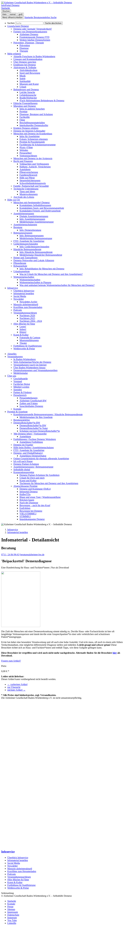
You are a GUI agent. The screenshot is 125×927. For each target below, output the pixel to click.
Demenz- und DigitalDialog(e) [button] (28, 453)
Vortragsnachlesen (28, 155)
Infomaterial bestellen (23, 293)
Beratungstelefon (21, 420)
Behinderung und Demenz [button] (26, 89)
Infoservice (12, 529)
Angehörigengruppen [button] (23, 213)
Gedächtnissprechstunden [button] (25, 244)
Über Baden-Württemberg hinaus (29, 367)
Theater (23, 343)
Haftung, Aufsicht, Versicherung (35, 166)
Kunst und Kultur (28, 480)
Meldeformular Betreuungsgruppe (36, 238)
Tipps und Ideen (27, 191)
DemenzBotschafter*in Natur (34, 428)
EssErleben (25, 508)
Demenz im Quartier (23, 444)
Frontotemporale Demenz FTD (34, 37)
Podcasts (17, 310)
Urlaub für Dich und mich (32, 478)
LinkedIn (11, 923)
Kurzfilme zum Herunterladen (27, 307)
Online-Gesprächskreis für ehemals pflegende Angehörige (41, 458)
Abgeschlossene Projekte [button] (25, 486)
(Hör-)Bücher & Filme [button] (24, 323)
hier (115, 653)
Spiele (22, 78)
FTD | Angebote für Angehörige (28, 241)
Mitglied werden (21, 387)
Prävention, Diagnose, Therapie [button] (28, 42)
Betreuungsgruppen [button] (22, 233)
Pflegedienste (19, 263)
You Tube (12, 920)
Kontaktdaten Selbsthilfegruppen (35, 205)
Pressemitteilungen (29, 398)
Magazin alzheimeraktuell (25, 304)
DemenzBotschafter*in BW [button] (26, 422)
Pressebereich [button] (20, 395)
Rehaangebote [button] (20, 266)
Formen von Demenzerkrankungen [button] (30, 31)
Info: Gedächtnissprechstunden (34, 246)
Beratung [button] (17, 227)
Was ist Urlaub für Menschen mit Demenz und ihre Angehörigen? (51, 274)
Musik (23, 75)
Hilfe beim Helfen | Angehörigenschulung (33, 447)
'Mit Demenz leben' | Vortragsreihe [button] (30, 433)
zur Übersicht (13, 687)
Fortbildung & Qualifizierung (27, 346)
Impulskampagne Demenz (32, 519)
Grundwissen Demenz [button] (18, 26)
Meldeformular (20, 373)
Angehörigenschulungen (25, 224)
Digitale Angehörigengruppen (34, 216)
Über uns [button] (11, 376)
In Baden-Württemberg (24, 359)
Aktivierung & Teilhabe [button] (24, 67)
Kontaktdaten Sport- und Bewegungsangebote (42, 208)
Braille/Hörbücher (28, 97)
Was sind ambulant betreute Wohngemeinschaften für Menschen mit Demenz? (57, 285)
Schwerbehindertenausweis (33, 183)
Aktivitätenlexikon (28, 70)
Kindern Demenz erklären (25, 128)
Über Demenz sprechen (24, 62)
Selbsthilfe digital (21, 469)
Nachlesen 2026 (27, 315)
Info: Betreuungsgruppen (32, 235)
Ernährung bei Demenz (24, 64)
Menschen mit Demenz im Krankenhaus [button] (32, 133)
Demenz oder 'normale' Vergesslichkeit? (32, 29)
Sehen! (23, 329)
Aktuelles (11, 353)
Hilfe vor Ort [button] (13, 199)
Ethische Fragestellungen (25, 103)
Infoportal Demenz (29, 491)
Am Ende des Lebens (23, 197)
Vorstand (17, 381)
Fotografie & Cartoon (30, 337)
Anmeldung (25, 436)
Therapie (24, 51)
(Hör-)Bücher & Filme (18, 879)
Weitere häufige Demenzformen (35, 40)
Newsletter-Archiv (28, 301)
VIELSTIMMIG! (28, 513)
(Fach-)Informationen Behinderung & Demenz (42, 100)
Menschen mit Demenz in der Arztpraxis (32, 158)
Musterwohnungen (29, 194)
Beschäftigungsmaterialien (32, 122)
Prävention (25, 45)
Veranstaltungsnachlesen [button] (25, 312)
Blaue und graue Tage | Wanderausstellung (40, 497)
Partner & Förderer (22, 392)
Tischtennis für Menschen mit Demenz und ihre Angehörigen (49, 483)
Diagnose (24, 48)
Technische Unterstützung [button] (25, 188)
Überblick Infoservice (23, 290)
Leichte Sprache (27, 92)
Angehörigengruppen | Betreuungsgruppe (33, 466)
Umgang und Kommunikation (27, 59)
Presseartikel (26, 153)
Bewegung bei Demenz (31, 511)
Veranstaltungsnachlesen (19, 877)
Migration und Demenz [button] (24, 106)
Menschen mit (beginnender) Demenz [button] (31, 202)
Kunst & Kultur (14, 882)
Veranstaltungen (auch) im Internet (29, 365)
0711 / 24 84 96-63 (10, 554)
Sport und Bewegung (30, 73)
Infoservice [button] (12, 288)
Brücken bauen (27, 500)
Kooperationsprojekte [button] (23, 472)
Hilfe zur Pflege (27, 177)
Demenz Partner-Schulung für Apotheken (39, 475)
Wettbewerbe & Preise (24, 348)
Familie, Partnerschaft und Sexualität (31, 186)
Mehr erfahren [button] (14, 53)
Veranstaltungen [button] (15, 356)
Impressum (12, 912)
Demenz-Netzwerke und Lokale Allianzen (33, 260)
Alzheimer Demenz (29, 34)
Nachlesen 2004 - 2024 (31, 321)
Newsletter (12, 866)
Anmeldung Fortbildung (31, 442)
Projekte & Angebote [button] (17, 411)
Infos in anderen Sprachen (32, 108)
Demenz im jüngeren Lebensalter (29, 131)
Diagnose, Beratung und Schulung (36, 114)
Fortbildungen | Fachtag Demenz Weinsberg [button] (34, 439)
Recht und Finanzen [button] (23, 161)
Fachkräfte (25, 117)
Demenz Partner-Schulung (26, 464)
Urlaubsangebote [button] (21, 271)
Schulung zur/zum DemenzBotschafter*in (40, 431)
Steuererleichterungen (30, 180)
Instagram (12, 917)
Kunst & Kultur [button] (21, 334)
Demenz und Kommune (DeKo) (35, 489)
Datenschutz (13, 915)
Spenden (17, 389)
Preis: (4, 666)
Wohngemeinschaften (30, 279)
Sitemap (11, 909)
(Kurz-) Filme (26, 147)
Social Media (19, 296)
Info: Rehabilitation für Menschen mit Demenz (42, 268)
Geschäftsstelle (20, 378)
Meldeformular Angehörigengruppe (37, 221)
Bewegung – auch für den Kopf (35, 505)
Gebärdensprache (28, 95)
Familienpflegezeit (28, 175)
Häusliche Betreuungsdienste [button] (27, 249)
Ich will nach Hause (23, 461)
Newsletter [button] (18, 299)
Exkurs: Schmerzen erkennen (34, 139)
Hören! (23, 332)
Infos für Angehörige (30, 136)
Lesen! (23, 326)
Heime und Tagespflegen (25, 257)
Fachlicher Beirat (21, 384)
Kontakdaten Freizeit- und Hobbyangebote (40, 210)
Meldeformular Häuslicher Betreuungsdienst (41, 255)
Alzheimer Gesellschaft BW (33, 400)
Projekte (23, 111)
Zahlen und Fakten (29, 403)
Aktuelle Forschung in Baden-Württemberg (34, 56)
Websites (24, 150)
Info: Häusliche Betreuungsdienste (36, 252)
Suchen (10, 23)
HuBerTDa (25, 494)
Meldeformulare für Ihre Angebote (36, 417)
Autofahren (25, 169)
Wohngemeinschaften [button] (23, 277)
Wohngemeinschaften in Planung (35, 282)
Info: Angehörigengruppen (32, 219)
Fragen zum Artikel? (11, 660)
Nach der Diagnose (29, 502)
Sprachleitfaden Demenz (31, 406)
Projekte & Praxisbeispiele (32, 142)
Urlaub (23, 86)
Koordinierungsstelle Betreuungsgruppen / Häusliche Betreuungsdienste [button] (48, 414)
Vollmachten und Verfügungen (34, 164)
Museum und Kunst (29, 84)
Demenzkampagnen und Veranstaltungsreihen (35, 370)
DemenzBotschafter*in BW (33, 425)
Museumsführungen (29, 340)
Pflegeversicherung (29, 172)
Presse (10, 906)
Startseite (11, 901)
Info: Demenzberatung (30, 230)
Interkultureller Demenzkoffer (34, 125)
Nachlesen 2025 (27, 318)
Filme (22, 120)
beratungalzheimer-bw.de (32, 554)
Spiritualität (25, 81)
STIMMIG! (25, 516)
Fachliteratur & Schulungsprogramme (38, 144)
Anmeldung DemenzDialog (33, 455)
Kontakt (17, 409)
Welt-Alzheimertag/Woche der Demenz (32, 362)
